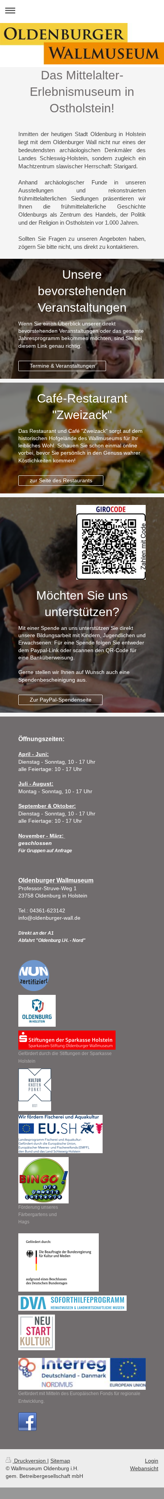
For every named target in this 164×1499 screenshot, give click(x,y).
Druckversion (30, 1461)
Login (151, 1461)
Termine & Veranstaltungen (62, 366)
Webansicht (144, 1468)
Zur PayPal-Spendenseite (61, 700)
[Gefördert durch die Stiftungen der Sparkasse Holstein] (67, 1040)
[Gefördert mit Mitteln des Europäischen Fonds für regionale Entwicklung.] (82, 1374)
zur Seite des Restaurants (61, 480)
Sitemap (60, 1461)
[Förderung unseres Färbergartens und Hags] (43, 1180)
